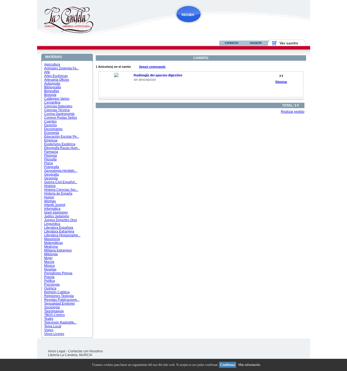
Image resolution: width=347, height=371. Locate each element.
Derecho (50, 125)
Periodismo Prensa (58, 273)
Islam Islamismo (56, 212)
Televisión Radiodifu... (60, 322)
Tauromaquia (54, 311)
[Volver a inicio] (65, 32)
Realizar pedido (292, 112)
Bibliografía (52, 87)
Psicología (52, 284)
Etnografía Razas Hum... (62, 148)
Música (49, 265)
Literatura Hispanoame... (62, 235)
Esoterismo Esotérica (59, 144)
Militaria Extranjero (58, 250)
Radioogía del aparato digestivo (158, 75)
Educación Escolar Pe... (61, 136)
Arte (47, 72)
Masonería (52, 239)
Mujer (48, 258)
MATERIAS (53, 57)
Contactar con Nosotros (85, 351)
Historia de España (58, 193)
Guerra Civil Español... (60, 182)
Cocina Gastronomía (59, 114)
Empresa (50, 140)
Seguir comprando (152, 66)
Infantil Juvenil (54, 205)
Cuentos (50, 121)
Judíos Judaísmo (56, 216)
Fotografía (51, 167)
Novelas (50, 269)
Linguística (52, 224)
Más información (249, 365)
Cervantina (52, 102)
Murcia (49, 262)
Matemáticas (53, 243)
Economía (51, 133)
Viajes (48, 330)
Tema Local (52, 326)
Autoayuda (52, 83)
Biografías (51, 91)
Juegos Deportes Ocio (60, 220)
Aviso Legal (56, 351)
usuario (256, 43)
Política (49, 281)
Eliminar (281, 81)
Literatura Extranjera (59, 231)
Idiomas (50, 201)
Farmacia (51, 152)
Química (50, 288)
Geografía (51, 174)
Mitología (51, 254)
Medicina (51, 247)
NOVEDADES (216, 25)
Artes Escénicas (56, 76)
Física (48, 163)
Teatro (48, 319)
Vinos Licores (54, 334)
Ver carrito (286, 43)
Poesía (49, 277)
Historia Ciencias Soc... (61, 190)
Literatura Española (58, 228)
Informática (52, 209)
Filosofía (50, 159)
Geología (51, 178)
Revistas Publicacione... (61, 300)
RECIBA (188, 15)
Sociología (52, 307)
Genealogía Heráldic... (60, 171)
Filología (50, 155)
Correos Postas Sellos (60, 118)
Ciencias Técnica (57, 110)
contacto (231, 43)
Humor (49, 197)
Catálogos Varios (56, 99)
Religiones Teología (59, 296)
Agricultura (52, 64)
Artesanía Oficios (56, 80)
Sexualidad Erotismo (59, 303)
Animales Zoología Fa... (61, 68)
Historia (50, 186)
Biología (50, 95)
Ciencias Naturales (58, 106)
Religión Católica (57, 292)
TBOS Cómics (54, 315)
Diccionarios (53, 129)
